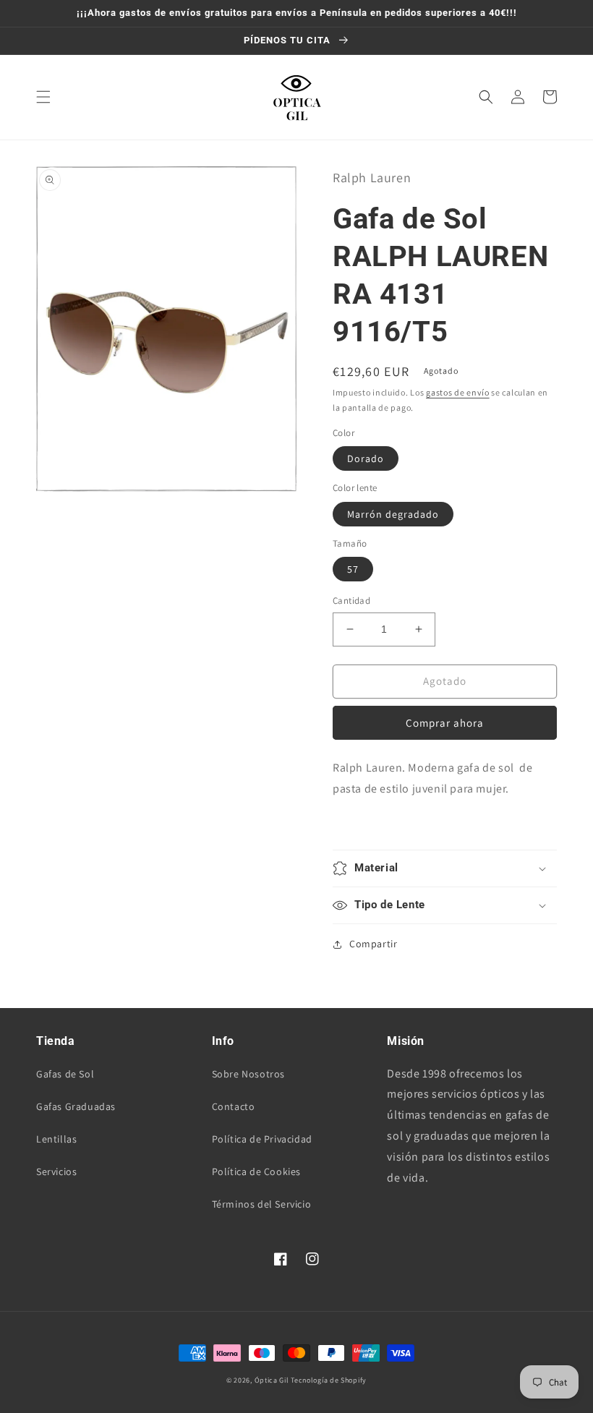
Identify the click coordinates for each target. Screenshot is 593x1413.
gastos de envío (458, 392)
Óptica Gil (272, 1380)
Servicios (56, 1171)
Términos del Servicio (262, 1204)
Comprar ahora (445, 723)
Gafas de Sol (65, 1073)
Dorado (365, 458)
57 (353, 569)
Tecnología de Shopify (329, 1380)
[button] (43, 97)
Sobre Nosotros (248, 1073)
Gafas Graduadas (76, 1106)
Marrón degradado (393, 514)
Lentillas (56, 1138)
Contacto (233, 1106)
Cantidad (351, 600)
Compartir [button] (373, 943)
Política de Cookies (256, 1171)
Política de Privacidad (262, 1138)
